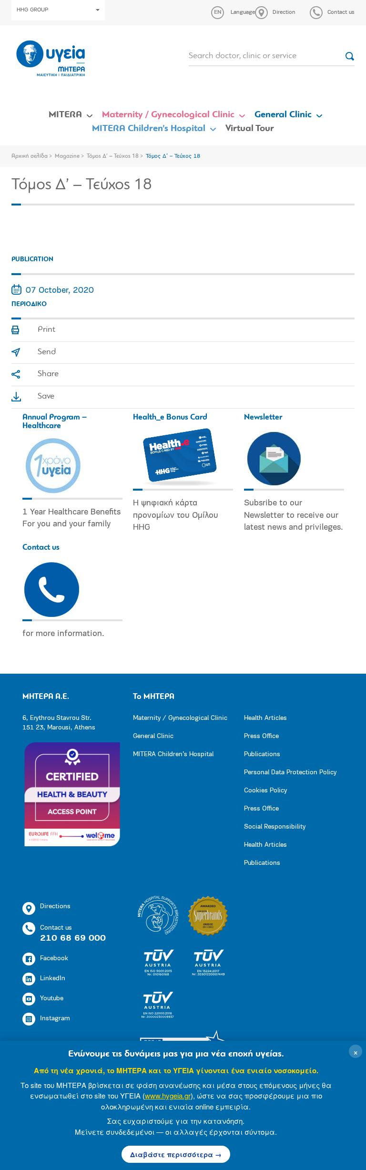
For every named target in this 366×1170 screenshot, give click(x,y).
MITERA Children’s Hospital (148, 128)
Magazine (67, 156)
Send (47, 352)
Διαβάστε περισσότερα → (176, 1154)
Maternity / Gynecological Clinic (168, 115)
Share (48, 374)
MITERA (65, 115)
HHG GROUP (32, 10)
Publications (262, 754)
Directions (55, 906)
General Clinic (283, 115)
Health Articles (265, 718)
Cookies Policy (265, 790)
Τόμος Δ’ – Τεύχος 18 (113, 156)
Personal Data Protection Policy (290, 772)
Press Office (261, 736)
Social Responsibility (274, 827)
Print (46, 330)
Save (46, 396)
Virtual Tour (249, 128)
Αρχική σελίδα (29, 156)
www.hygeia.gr (168, 1095)
